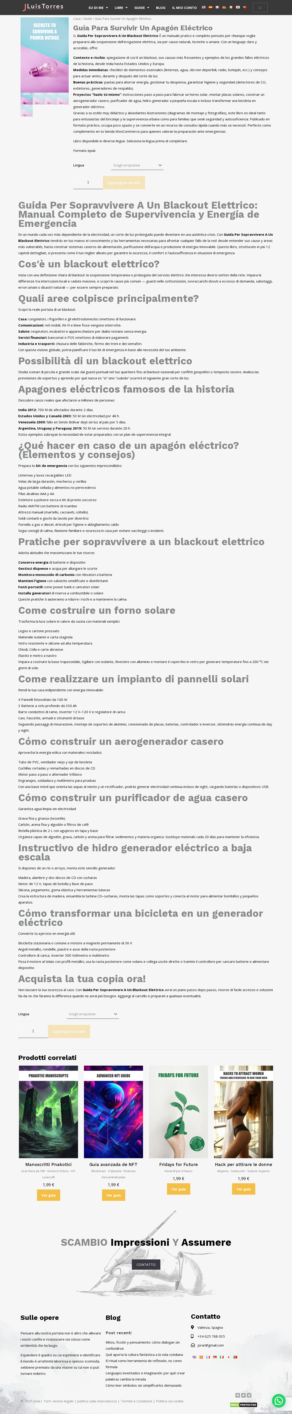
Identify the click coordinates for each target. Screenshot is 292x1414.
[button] (279, 1401)
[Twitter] (243, 1395)
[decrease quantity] (78, 182)
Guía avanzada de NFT (113, 1164)
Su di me (96, 7)
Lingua (78, 165)
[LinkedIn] (249, 1395)
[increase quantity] (98, 182)
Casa (77, 18)
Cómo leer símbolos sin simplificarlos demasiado (144, 1385)
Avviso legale (63, 1401)
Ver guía (49, 1195)
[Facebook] (237, 1395)
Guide (139, 7)
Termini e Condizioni (136, 1401)
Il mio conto (184, 7)
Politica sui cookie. (170, 1401)
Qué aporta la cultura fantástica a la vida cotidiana (144, 1354)
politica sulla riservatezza (97, 1401)
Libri (119, 7)
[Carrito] (260, 7)
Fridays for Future (178, 1164)
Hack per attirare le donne (243, 1164)
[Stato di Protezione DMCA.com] (243, 1406)
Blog (160, 7)
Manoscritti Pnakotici (48, 1164)
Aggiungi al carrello (124, 182)
